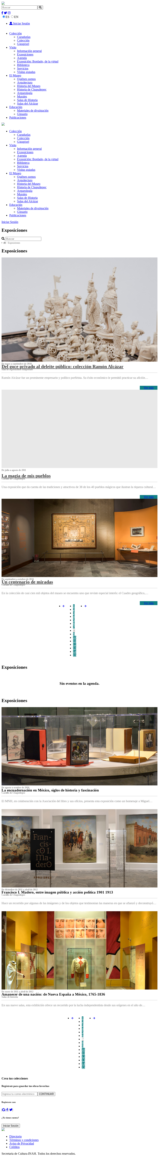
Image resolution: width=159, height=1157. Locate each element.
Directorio (15, 1136)
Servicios (22, 68)
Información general (29, 51)
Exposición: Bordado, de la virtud (37, 61)
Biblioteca (23, 65)
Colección (15, 33)
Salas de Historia (27, 100)
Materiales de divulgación (32, 110)
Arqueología (24, 93)
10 (74, 637)
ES (7, 17)
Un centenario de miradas (27, 581)
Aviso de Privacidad (21, 1143)
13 (74, 648)
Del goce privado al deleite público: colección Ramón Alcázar (63, 366)
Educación (15, 107)
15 (74, 655)
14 (74, 651)
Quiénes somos (26, 79)
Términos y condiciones (24, 1140)
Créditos (14, 1147)
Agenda (22, 58)
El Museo (15, 75)
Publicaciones (17, 117)
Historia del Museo (28, 86)
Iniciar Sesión (21, 23)
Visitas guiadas (26, 72)
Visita (12, 47)
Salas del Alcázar (27, 103)
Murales (22, 96)
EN (16, 17)
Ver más (149, 387)
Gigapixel (23, 44)
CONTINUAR (46, 1094)
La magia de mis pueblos (26, 475)
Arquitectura (24, 82)
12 (74, 644)
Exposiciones (25, 54)
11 (74, 641)
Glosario (22, 114)
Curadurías (23, 37)
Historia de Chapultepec (32, 89)
